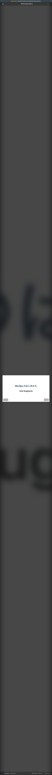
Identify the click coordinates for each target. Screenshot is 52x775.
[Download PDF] (49, 773)
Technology (35, 773)
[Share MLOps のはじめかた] (43, 773)
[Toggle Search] (48, 4)
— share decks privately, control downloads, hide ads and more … (26, 1)
